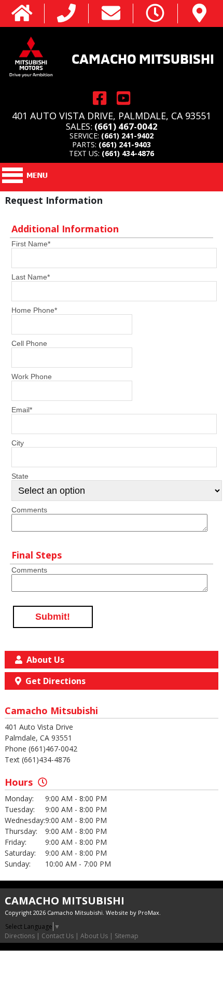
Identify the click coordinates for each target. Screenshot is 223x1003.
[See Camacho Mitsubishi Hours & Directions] (155, 13)
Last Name (30, 277)
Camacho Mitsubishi (143, 57)
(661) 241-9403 (125, 144)
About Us (94, 935)
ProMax (148, 912)
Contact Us (57, 935)
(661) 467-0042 (126, 126)
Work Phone (31, 376)
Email (21, 410)
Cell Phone (29, 343)
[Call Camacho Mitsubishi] (66, 13)
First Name (30, 244)
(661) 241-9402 (127, 136)
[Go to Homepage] (22, 13)
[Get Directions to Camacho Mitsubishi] (199, 13)
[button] (53, 617)
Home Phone (34, 310)
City (17, 443)
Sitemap (126, 935)
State (20, 476)
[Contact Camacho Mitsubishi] (111, 13)
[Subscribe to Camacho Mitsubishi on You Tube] (123, 98)
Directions (20, 935)
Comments (29, 510)
